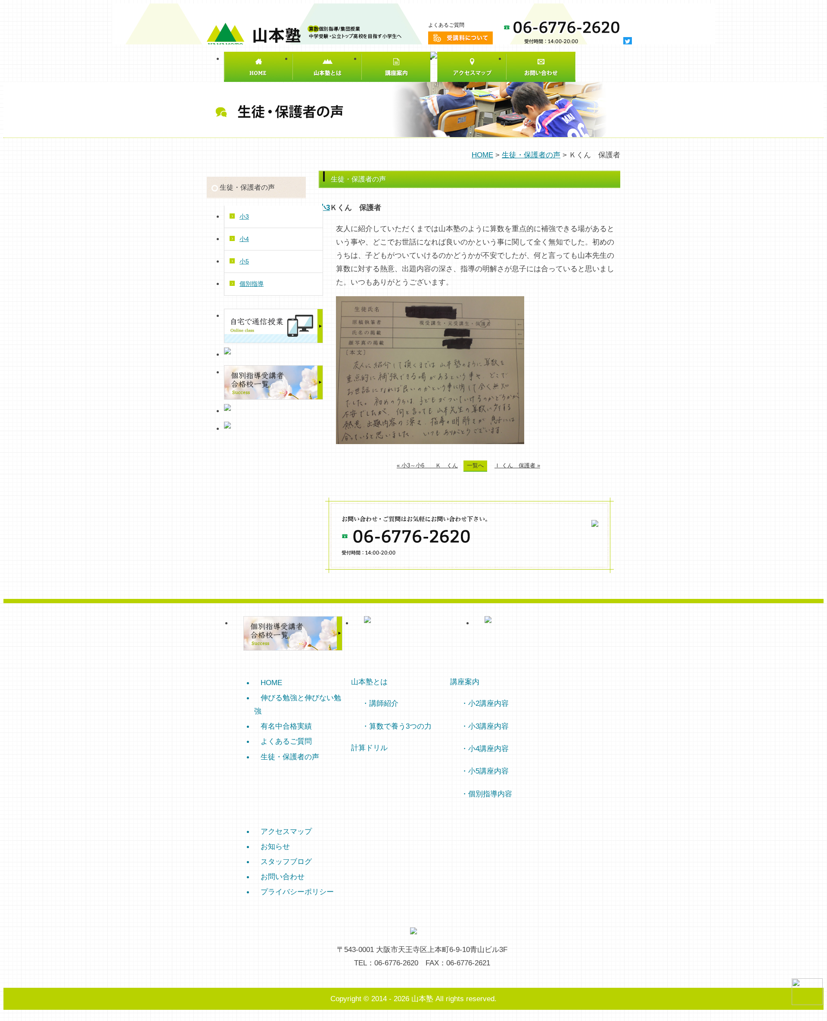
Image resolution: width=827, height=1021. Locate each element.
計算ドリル (369, 747)
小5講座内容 (488, 771)
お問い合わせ (283, 876)
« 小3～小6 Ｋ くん (427, 465)
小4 (244, 238)
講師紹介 (383, 703)
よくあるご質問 (446, 25)
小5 (244, 261)
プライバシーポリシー (297, 891)
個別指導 (251, 283)
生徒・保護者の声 (531, 154)
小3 (324, 207)
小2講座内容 (488, 703)
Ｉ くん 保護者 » (517, 465)
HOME (482, 154)
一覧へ (475, 465)
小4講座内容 (488, 748)
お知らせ (275, 846)
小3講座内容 (488, 726)
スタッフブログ (286, 861)
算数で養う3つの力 (400, 726)
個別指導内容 (490, 793)
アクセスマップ (286, 831)
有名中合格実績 (286, 726)
